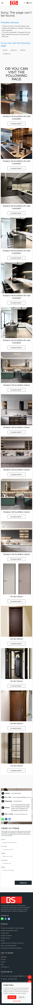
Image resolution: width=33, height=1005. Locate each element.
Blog (2, 964)
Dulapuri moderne (6, 935)
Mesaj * (3, 867)
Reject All (21, 997)
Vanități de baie (5, 938)
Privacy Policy (17, 1001)
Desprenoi (4, 957)
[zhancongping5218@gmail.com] (30, 982)
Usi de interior (16, 596)
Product (22, 50)
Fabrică (3, 962)
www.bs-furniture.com (21, 814)
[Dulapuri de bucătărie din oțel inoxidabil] (16, 98)
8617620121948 (18, 801)
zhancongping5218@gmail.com (22, 797)
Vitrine (3, 940)
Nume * (3, 839)
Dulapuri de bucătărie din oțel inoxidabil (16, 117)
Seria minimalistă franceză (8, 945)
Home (5, 50)
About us (14, 50)
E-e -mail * (4, 846)
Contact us (6, 53)
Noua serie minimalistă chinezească (11, 948)
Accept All (12, 997)
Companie (4, 860)
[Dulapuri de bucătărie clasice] (16, 367)
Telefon (3, 853)
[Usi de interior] (16, 579)
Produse (3, 959)
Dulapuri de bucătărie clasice (16, 385)
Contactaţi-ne (5, 967)
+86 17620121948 (16, 793)
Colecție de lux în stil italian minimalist (12, 943)
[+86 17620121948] (30, 977)
